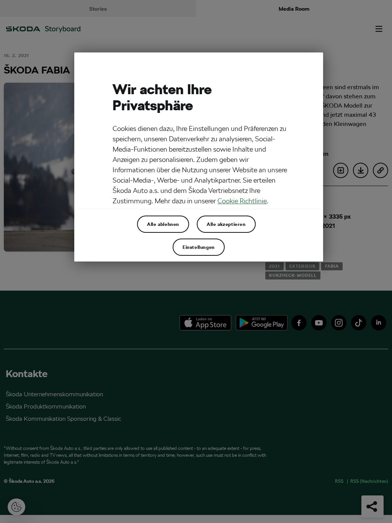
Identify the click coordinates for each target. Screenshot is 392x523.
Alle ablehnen (163, 224)
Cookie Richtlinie (242, 201)
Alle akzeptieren (226, 224)
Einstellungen (199, 247)
